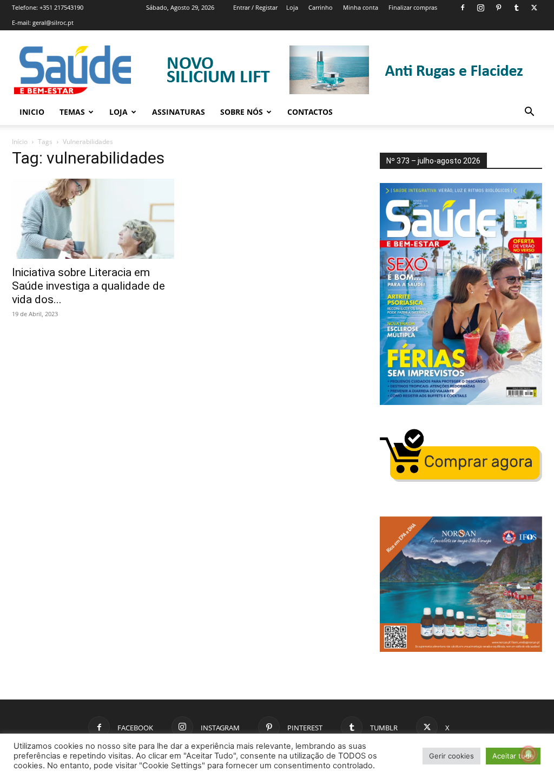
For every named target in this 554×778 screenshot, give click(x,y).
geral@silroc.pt (53, 22)
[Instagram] (480, 7)
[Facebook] (462, 7)
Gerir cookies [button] (451, 755)
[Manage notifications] (528, 754)
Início (20, 141)
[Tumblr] (516, 7)
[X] (534, 7)
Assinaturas (178, 112)
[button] (529, 113)
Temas (72, 112)
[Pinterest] (498, 7)
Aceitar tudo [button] (513, 755)
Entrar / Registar (255, 7)
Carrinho (320, 7)
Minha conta (360, 7)
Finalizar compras (412, 7)
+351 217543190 (61, 7)
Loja (292, 7)
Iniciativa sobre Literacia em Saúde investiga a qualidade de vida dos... (88, 286)
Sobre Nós (241, 112)
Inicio (31, 112)
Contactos (310, 112)
